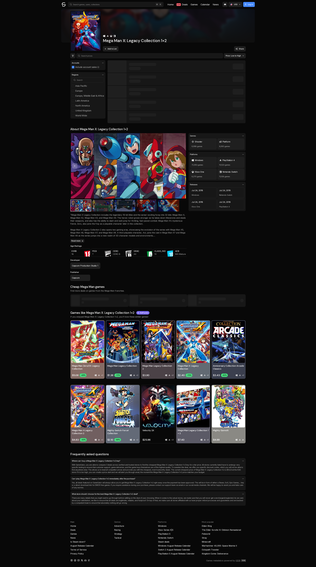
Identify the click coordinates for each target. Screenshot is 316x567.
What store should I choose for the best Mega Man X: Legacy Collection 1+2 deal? (105, 494)
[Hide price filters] (72, 55)
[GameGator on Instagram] (71, 560)
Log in (250, 4)
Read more (75, 241)
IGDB (238, 560)
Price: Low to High (233, 56)
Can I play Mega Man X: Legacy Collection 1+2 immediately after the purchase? (103, 479)
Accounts (75, 63)
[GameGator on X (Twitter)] (82, 560)
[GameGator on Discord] (225, 4)
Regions (75, 75)
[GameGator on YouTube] (78, 560)
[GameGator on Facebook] (75, 560)
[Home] (63, 4)
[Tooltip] (98, 67)
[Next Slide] (182, 165)
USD (235, 4)
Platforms (193, 154)
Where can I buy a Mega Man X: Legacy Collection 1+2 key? (96, 461)
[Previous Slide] (74, 165)
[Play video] (128, 165)
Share (241, 49)
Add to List (112, 49)
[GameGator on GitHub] (89, 560)
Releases (193, 184)
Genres (193, 136)
